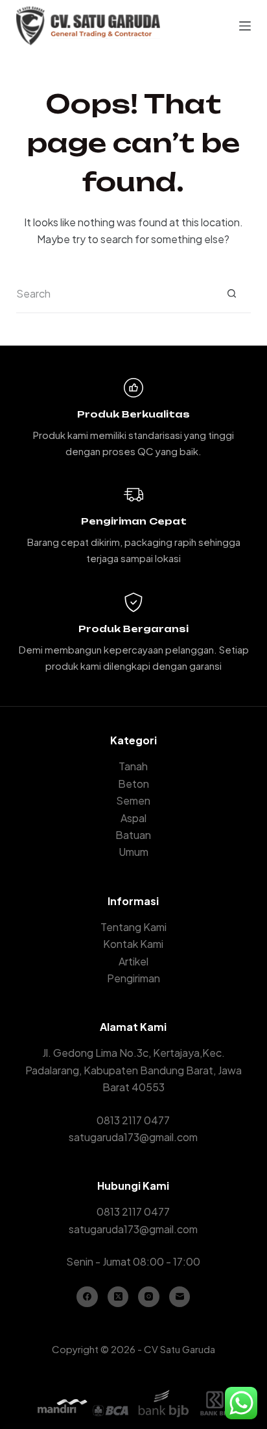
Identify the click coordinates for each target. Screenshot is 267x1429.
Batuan (133, 835)
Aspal (133, 818)
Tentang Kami (133, 927)
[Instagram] (148, 1297)
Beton (133, 783)
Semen (133, 800)
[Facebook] (87, 1297)
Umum (133, 851)
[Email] (180, 1297)
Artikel (133, 961)
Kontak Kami (133, 944)
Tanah (133, 766)
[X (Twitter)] (118, 1297)
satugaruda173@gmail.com (133, 1137)
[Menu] (245, 26)
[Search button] (231, 293)
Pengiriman (133, 978)
